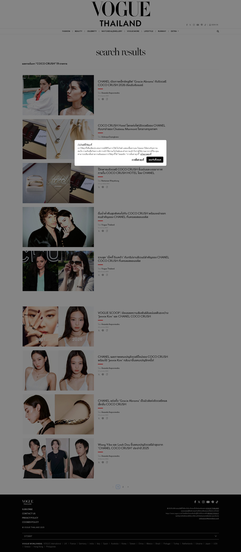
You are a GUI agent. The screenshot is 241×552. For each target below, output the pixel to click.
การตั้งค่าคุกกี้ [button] (138, 159)
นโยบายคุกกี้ (145, 154)
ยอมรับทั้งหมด (155, 159)
